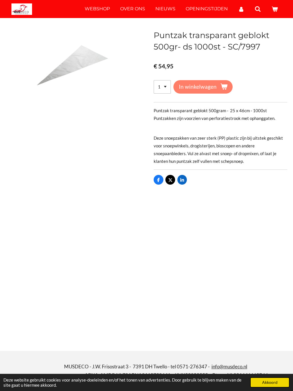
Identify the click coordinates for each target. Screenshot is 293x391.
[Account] (241, 9)
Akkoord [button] (270, 382)
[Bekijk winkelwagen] (275, 9)
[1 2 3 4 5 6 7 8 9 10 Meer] (162, 87)
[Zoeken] (258, 9)
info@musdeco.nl (229, 367)
